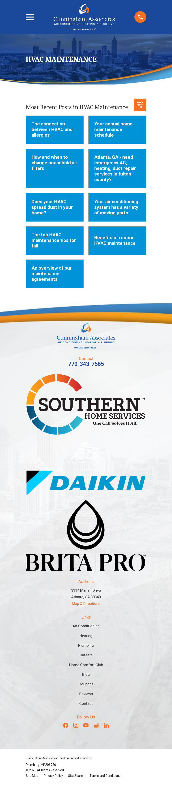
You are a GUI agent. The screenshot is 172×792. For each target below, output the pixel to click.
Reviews (86, 694)
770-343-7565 (86, 364)
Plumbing (86, 645)
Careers (86, 655)
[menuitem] (32, 776)
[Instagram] (75, 725)
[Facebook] (65, 725)
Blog (86, 674)
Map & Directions (86, 604)
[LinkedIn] (106, 725)
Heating (86, 636)
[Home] (84, 17)
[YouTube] (85, 725)
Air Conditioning (86, 626)
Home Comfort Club (86, 665)
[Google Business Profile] (96, 725)
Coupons (86, 684)
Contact (86, 703)
